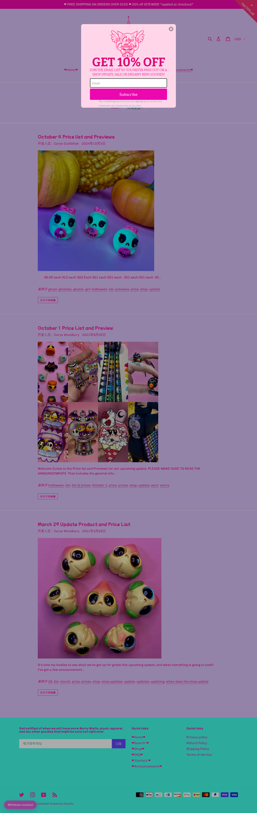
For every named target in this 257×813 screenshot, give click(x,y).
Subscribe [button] (128, 94)
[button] (171, 29)
